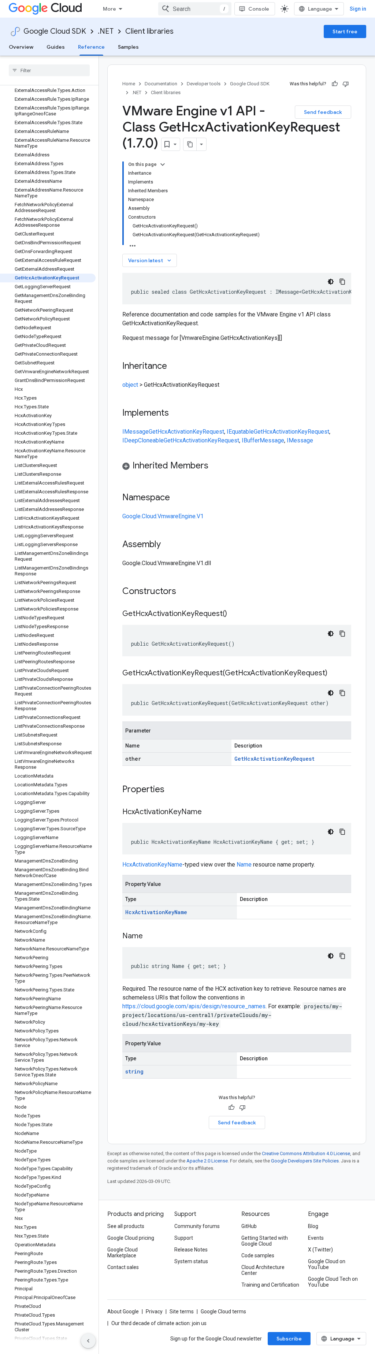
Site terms (182, 1311)
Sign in (358, 9)
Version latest (150, 260)
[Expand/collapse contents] (162, 164)
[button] (236, 467)
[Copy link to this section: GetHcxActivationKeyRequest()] (234, 614)
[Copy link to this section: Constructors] (185, 591)
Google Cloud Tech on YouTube (333, 1282)
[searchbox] (49, 70)
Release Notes (191, 1250)
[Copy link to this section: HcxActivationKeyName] (209, 812)
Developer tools (203, 83)
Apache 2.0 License (207, 1161)
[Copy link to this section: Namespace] (177, 498)
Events (316, 1238)
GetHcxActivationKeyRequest (186, 431)
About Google (123, 1311)
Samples (128, 47)
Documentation (161, 83)
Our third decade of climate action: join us (159, 1323)
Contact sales (123, 1267)
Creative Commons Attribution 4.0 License (306, 1153)
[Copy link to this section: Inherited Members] (215, 466)
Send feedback (323, 112)
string (134, 1071)
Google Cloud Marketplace (122, 1252)
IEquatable (240, 431)
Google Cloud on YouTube (326, 1264)
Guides (56, 47)
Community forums (197, 1226)
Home (128, 83)
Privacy (154, 1311)
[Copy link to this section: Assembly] (168, 545)
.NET (106, 31)
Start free (345, 31)
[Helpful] (334, 83)
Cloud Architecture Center (263, 1270)
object (130, 384)
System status (191, 1261)
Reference (91, 47)
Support (183, 1238)
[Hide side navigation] (88, 1340)
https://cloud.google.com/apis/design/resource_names (194, 1006)
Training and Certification (270, 1285)
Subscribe (289, 1338)
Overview (21, 47)
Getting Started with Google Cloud (264, 1241)
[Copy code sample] (342, 282)
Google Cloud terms (223, 1311)
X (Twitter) (320, 1250)
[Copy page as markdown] (190, 144)
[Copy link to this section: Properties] (174, 790)
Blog (313, 1226)
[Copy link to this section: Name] (150, 936)
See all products (125, 1226)
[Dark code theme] (331, 282)
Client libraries (149, 31)
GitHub (249, 1226)
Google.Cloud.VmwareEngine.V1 (163, 516)
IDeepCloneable (143, 440)
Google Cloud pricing (130, 1238)
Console (258, 8)
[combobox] (194, 8)
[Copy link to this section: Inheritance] (174, 366)
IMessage (135, 431)
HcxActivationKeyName (152, 864)
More (109, 8)
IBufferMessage (263, 440)
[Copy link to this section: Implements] (176, 413)
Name (244, 864)
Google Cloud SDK (54, 31)
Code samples (257, 1255)
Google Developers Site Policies (305, 1161)
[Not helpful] (345, 83)
